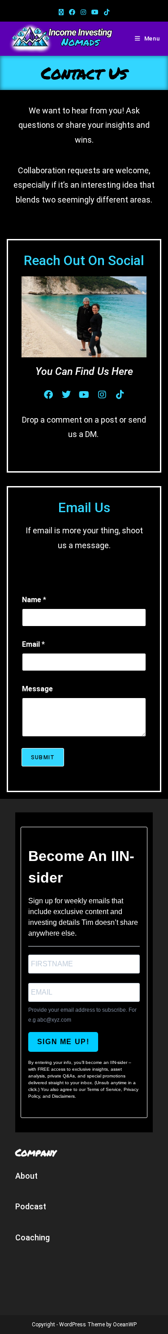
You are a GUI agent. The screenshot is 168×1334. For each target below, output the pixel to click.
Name (34, 599)
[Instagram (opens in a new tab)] (83, 12)
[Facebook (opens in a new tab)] (72, 12)
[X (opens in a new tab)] (61, 12)
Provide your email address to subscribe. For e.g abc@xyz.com (82, 1015)
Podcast (30, 1206)
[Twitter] (66, 395)
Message (37, 689)
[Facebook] (48, 395)
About (26, 1176)
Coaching (32, 1237)
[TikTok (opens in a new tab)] (106, 12)
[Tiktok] (120, 395)
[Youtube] (84, 395)
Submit (43, 757)
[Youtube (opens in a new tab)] (95, 12)
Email (33, 644)
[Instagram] (102, 395)
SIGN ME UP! (63, 1042)
